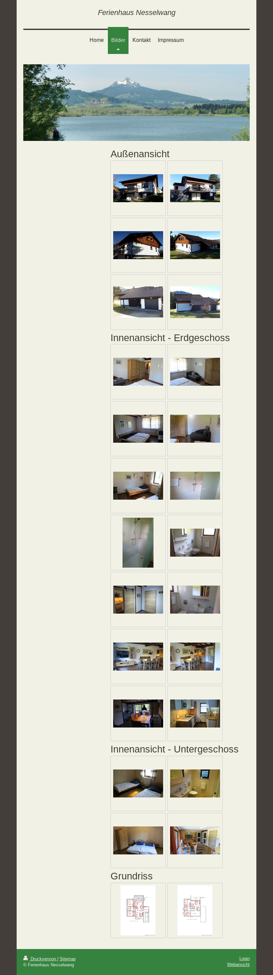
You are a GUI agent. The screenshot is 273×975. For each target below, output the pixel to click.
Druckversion (43, 958)
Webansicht (238, 964)
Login (244, 958)
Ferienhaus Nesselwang (136, 12)
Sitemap (68, 958)
